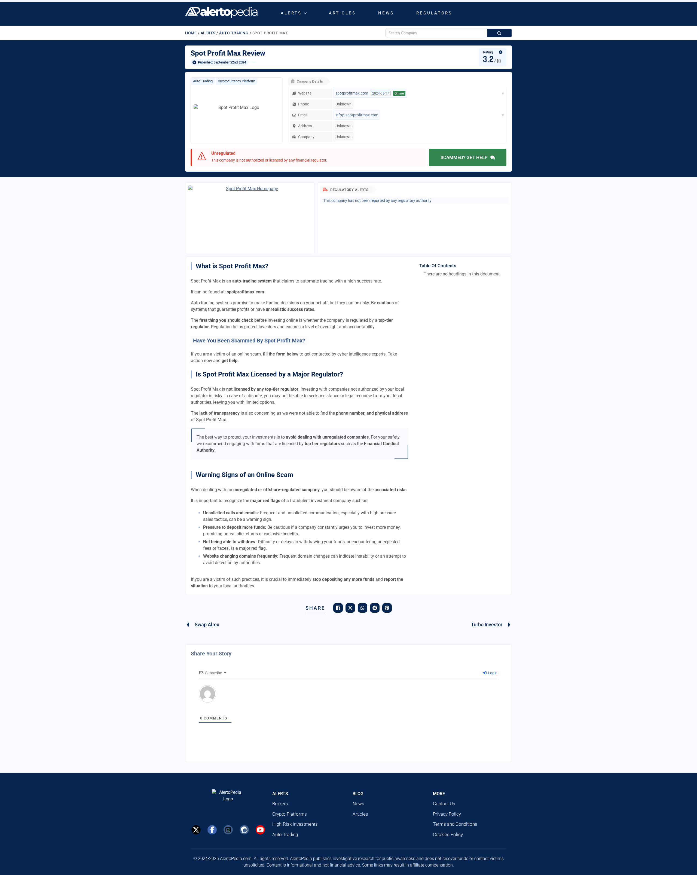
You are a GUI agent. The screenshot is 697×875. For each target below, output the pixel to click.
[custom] (228, 829)
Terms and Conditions (455, 824)
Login (492, 673)
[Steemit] (244, 829)
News (386, 13)
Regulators (434, 13)
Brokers (280, 803)
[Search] (499, 33)
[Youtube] (260, 829)
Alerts (291, 13)
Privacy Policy (447, 814)
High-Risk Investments (295, 824)
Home (191, 33)
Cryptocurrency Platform (236, 81)
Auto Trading (233, 33)
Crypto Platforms (289, 814)
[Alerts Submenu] (306, 13)
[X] (196, 829)
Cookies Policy (448, 834)
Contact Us (444, 803)
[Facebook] (212, 829)
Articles (342, 13)
